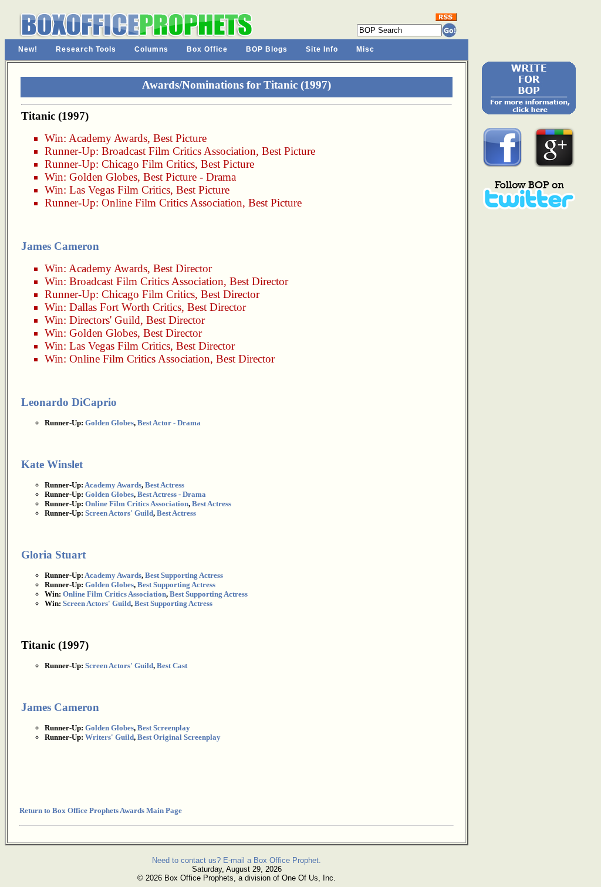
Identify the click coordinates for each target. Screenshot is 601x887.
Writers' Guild (109, 737)
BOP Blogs (267, 49)
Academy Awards (108, 138)
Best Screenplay (163, 727)
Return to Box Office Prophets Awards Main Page (100, 810)
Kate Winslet (52, 464)
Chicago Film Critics (148, 164)
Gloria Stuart (53, 555)
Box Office (207, 49)
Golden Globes (103, 177)
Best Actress (164, 484)
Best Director (182, 268)
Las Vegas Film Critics (119, 190)
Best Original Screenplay (179, 737)
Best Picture (180, 138)
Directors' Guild (104, 320)
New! (28, 49)
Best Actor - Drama (169, 422)
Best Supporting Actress (184, 575)
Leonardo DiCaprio (69, 402)
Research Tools (86, 49)
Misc (365, 49)
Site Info (322, 49)
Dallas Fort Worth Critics (125, 307)
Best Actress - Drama (171, 494)
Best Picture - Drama (189, 177)
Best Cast (172, 665)
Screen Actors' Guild (119, 513)
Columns (151, 49)
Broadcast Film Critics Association (179, 151)
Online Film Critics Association (172, 203)
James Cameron (60, 246)
